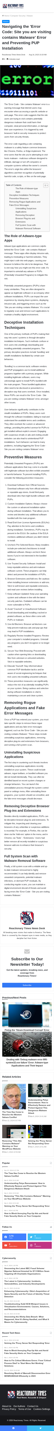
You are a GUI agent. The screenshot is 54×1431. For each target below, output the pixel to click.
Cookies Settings (41, 1409)
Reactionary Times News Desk (13, 55)
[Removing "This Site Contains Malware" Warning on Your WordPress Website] (14, 1131)
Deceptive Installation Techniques (24, 195)
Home (6, 16)
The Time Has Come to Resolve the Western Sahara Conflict (13, 1114)
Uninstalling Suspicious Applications (26, 210)
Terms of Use (24, 1409)
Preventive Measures (19, 198)
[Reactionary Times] (13, 6)
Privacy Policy (9, 1409)
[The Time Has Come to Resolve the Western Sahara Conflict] (14, 1096)
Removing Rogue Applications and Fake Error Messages (24, 203)
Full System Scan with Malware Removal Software (28, 227)
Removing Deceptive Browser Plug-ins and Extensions (25, 218)
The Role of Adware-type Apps (27, 190)
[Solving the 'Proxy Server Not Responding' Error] (40, 1131)
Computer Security (17, 16)
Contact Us (32, 1406)
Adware (30, 16)
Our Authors (19, 1406)
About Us (6, 1406)
